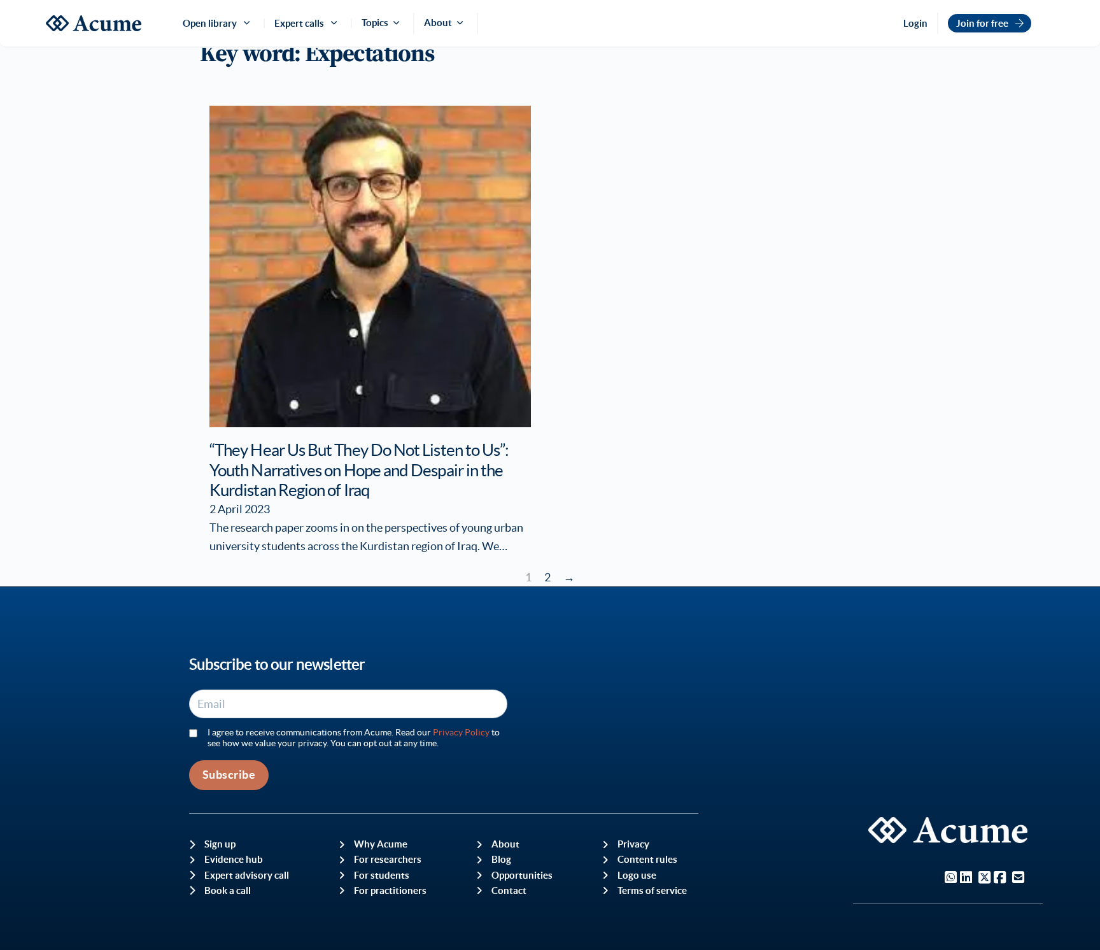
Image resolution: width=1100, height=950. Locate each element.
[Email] (1018, 879)
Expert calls (299, 23)
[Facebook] (1000, 879)
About (438, 22)
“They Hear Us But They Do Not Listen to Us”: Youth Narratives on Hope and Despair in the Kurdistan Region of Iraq (359, 470)
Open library (210, 23)
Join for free (982, 23)
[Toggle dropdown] (398, 23)
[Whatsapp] (951, 879)
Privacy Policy (461, 732)
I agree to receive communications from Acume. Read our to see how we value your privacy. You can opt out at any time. (354, 737)
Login (915, 23)
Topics (375, 22)
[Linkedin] (966, 879)
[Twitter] (984, 879)
